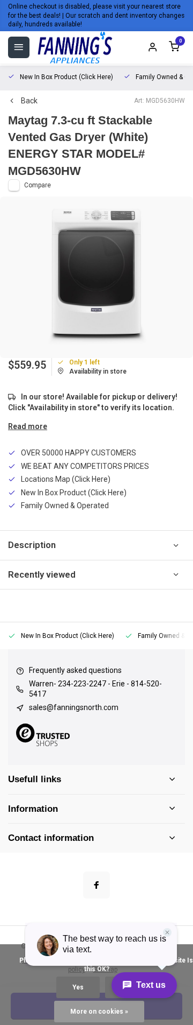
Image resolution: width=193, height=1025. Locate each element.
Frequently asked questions (75, 670)
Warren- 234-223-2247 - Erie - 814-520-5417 (95, 689)
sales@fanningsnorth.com (73, 707)
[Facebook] (96, 885)
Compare (37, 185)
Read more (27, 426)
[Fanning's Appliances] (75, 47)
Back (29, 100)
